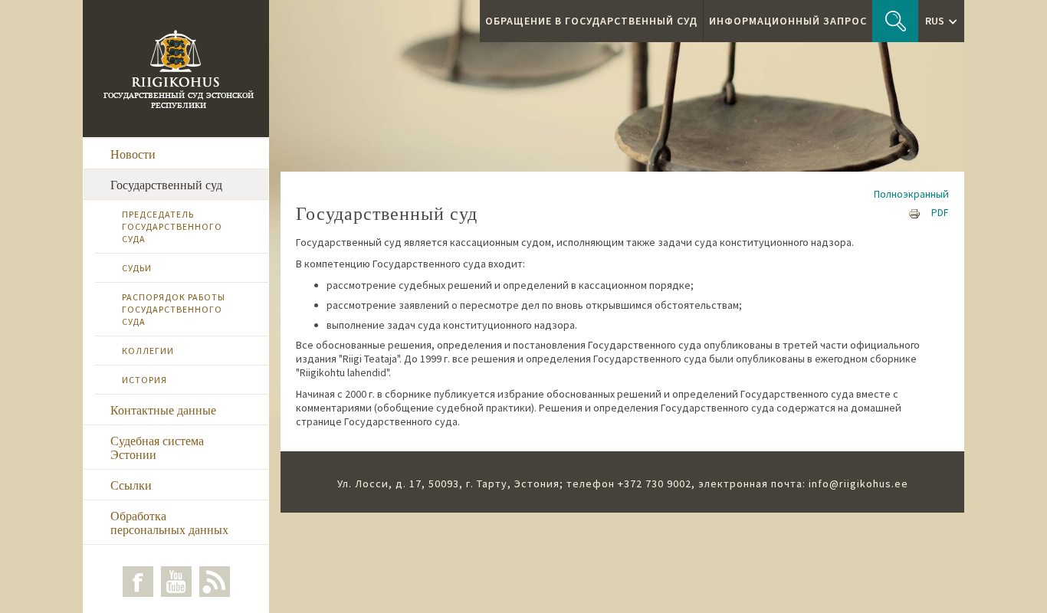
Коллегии (148, 350)
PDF (940, 212)
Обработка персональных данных (169, 522)
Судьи (137, 268)
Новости (133, 154)
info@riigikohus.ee (858, 483)
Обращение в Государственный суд (591, 21)
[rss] (214, 581)
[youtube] (176, 581)
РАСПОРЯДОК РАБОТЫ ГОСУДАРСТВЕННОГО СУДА (173, 309)
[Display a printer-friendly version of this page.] (914, 212)
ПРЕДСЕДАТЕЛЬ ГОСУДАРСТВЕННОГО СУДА (172, 226)
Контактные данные (163, 410)
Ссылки (131, 485)
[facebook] (138, 581)
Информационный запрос (788, 21)
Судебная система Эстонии (157, 447)
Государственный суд (166, 184)
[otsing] (895, 21)
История (144, 379)
